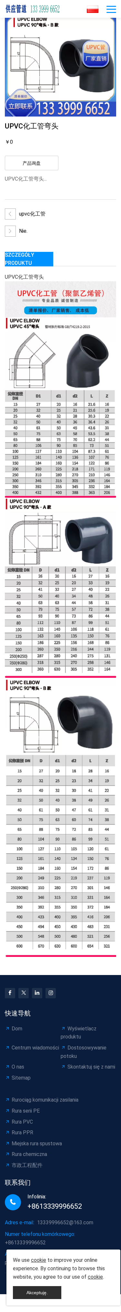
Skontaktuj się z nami (91, 1067)
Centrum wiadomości (35, 1048)
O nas (18, 1067)
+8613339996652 (54, 1206)
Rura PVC (22, 1122)
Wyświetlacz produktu (78, 1033)
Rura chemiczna (29, 1154)
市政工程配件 (27, 1165)
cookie (38, 1260)
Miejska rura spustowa (37, 1143)
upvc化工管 (32, 214)
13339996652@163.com (65, 1222)
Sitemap (21, 1078)
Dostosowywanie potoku (83, 1052)
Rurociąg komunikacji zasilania (45, 1100)
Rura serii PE (26, 1111)
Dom (17, 1029)
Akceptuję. (37, 1292)
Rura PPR (22, 1132)
